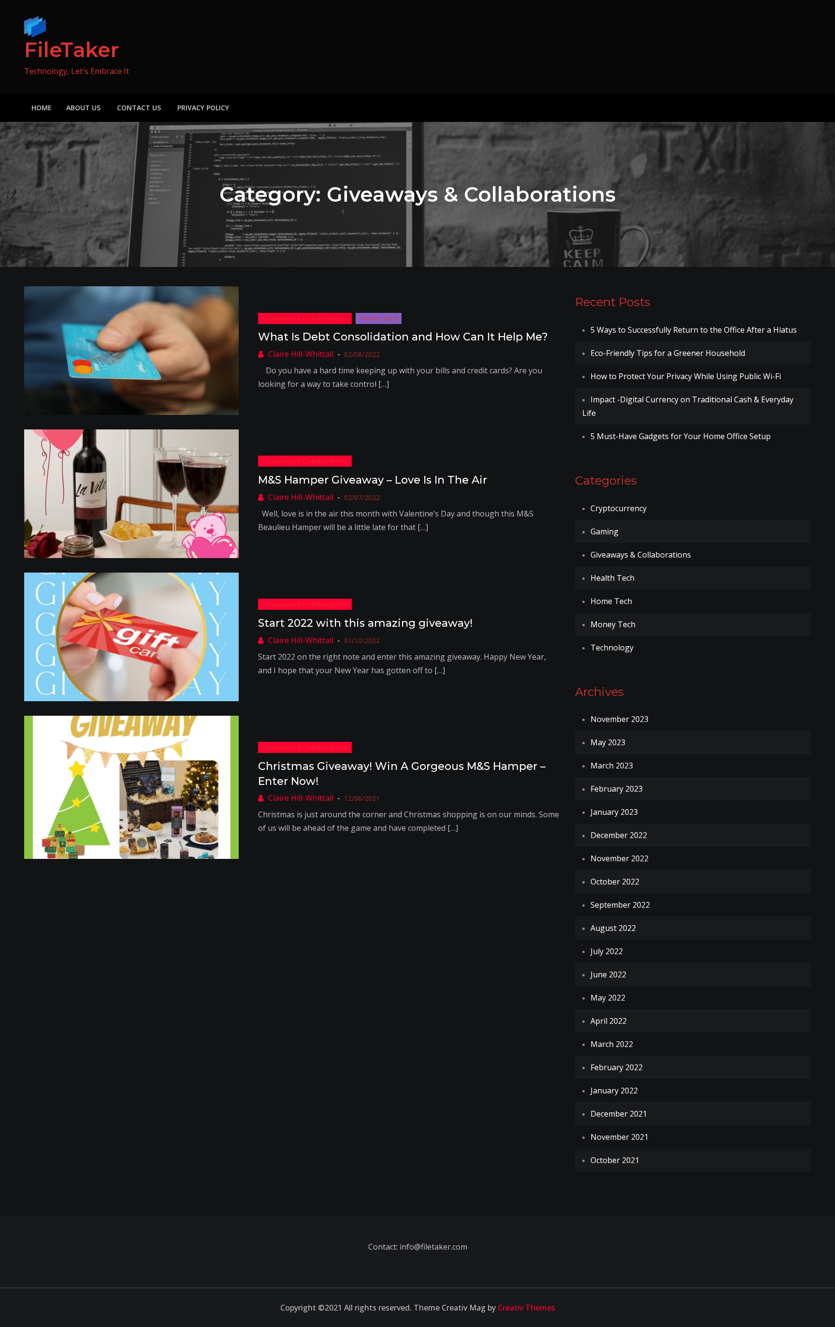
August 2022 (613, 928)
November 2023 (619, 719)
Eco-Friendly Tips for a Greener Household (667, 353)
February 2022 (616, 1067)
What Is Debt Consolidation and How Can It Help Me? (403, 336)
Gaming (604, 531)
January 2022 (614, 1090)
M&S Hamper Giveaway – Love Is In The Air (372, 480)
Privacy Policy (203, 107)
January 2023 (614, 812)
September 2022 (620, 904)
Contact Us (139, 107)
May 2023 (607, 742)
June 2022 (608, 974)
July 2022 (606, 951)
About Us (83, 107)
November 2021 (619, 1137)
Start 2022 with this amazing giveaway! (365, 623)
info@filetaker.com (432, 1246)
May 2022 (607, 997)
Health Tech (612, 578)
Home (41, 107)
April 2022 (608, 1021)
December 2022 (618, 835)
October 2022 (614, 881)
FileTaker (71, 49)
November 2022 (619, 858)
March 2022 (611, 1044)
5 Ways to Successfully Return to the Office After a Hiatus (693, 329)
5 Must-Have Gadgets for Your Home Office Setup (680, 436)
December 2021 (618, 1113)
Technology (611, 647)
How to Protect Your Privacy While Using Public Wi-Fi (685, 376)
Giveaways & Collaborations (305, 318)
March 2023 (611, 765)
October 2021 (614, 1160)
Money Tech (379, 318)
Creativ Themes (526, 1307)
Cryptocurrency (618, 508)
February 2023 (616, 788)
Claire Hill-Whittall (300, 354)
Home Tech (611, 601)
